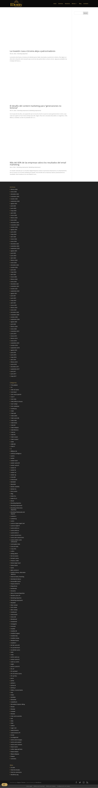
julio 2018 (13, 352)
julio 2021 (13, 295)
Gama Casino (14, 565)
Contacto (85, 3)
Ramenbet (13, 699)
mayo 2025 (13, 210)
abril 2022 (13, 274)
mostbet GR (14, 631)
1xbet (12, 411)
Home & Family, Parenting (17, 576)
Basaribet (13, 484)
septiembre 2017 (15, 369)
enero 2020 (14, 329)
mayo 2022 (13, 272)
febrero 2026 (14, 189)
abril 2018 (13, 359)
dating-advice (14, 553)
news (12, 654)
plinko (12, 680)
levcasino (13, 591)
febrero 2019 (14, 338)
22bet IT (13, 446)
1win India (13, 399)
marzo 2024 (14, 239)
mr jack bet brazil (15, 647)
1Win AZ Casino (15, 389)
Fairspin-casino (15, 558)
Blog (80, 3)
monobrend (14, 621)
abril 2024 (13, 236)
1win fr (12, 397)
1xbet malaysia (15, 427)
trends (12, 735)
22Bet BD (13, 444)
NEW (12, 652)
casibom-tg (14, 518)
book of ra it (14, 498)
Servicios (60, 3)
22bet (12, 441)
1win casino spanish (16, 394)
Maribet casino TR (15, 595)
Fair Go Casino (14, 556)
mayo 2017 (13, 376)
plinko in (13, 683)
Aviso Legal (29, 786)
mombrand (14, 612)
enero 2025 (14, 220)
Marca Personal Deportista (17, 593)
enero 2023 (14, 262)
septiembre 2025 (15, 201)
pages (12, 664)
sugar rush (13, 728)
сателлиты (13, 758)
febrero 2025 (14, 217)
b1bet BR (13, 477)
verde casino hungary (16, 739)
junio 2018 (13, 355)
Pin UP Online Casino (16, 673)
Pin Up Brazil (14, 671)
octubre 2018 (14, 345)
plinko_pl (13, 687)
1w (11, 387)
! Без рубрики (14, 385)
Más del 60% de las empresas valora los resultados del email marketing (38, 163)
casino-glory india (15, 544)
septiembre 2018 (15, 347)
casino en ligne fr (15, 525)
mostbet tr (13, 643)
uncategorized (14, 737)
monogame (14, 624)
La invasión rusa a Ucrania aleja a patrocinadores (32, 51)
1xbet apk (13, 413)
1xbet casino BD (15, 418)
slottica (13, 725)
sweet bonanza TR (15, 732)
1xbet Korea (14, 422)
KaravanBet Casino (16, 581)
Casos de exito (14, 546)
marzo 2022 (14, 277)
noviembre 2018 (15, 343)
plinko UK (13, 685)
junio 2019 (13, 333)
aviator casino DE (15, 463)
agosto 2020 (14, 321)
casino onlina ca (15, 528)
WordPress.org (14, 774)
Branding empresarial (23, 110)
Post (12, 692)
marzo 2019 (14, 336)
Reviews (13, 713)
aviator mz (13, 472)
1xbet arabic (14, 415)
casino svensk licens (16, 535)
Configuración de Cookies (63, 786)
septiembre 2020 (15, 319)
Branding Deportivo (22, 53)
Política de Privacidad (39, 786)
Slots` (12, 723)
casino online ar (15, 530)
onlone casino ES (15, 659)
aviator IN (13, 467)
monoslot (13, 626)
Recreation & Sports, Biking (18, 704)
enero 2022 (14, 281)
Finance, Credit (15, 560)
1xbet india (14, 420)
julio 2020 (13, 324)
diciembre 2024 (15, 222)
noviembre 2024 (15, 225)
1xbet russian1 (14, 439)
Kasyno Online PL (15, 583)
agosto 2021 (14, 293)
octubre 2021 (14, 288)
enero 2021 (14, 310)
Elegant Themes (21, 782)
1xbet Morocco (14, 430)
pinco (12, 678)
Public (12, 695)
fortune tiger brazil (16, 563)
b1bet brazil (14, 479)
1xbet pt (13, 432)
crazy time (13, 549)
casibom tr (13, 516)
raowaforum (14, 702)
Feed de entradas (15, 770)
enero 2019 (14, 340)
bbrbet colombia (15, 486)
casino (12, 521)
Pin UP (12, 669)
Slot (12, 718)
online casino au (15, 657)
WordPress (38, 782)
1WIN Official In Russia (17, 401)
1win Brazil (14, 392)
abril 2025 (13, 213)
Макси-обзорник (15, 754)
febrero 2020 (14, 326)
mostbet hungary (15, 633)
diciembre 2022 (15, 265)
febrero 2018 (14, 362)
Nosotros (67, 3)
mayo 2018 (13, 357)
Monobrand (14, 619)
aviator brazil (14, 460)
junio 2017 (13, 374)
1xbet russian (14, 437)
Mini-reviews (14, 609)
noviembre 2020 (15, 314)
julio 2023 (13, 253)
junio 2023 (13, 255)
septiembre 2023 (15, 248)
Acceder (13, 767)
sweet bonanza (15, 730)
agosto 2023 (14, 251)
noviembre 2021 (15, 286)
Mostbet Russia (15, 640)
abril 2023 (13, 258)
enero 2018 (14, 364)
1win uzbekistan (15, 406)
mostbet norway (15, 638)
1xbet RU (13, 434)
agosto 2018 (14, 350)
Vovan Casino (14, 747)
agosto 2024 (14, 229)
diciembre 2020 (15, 312)
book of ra (13, 496)
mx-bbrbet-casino (15, 650)
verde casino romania (16, 744)
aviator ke (13, 470)
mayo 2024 (13, 234)
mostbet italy (14, 635)
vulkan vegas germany (16, 749)
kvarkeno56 (14, 588)
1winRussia (14, 408)
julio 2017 (13, 371)
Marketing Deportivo (16, 598)
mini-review (14, 607)
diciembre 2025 (15, 194)
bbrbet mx (13, 489)
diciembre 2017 (15, 366)
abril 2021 (13, 303)
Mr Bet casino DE (15, 645)
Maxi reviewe (14, 605)
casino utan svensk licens (17, 537)
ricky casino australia (16, 716)
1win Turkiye (14, 404)
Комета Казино (14, 751)
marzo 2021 (14, 305)
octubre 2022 (14, 267)
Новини (13, 756)
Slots (12, 721)
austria (12, 456)
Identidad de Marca (16, 579)
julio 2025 (13, 206)
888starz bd (14, 451)
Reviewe (13, 709)
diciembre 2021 (15, 284)
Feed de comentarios (16, 772)
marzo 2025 (14, 215)
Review (12, 706)
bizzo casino (14, 491)
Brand (12, 501)
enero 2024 (14, 241)
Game (12, 567)
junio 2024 (13, 232)
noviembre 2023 (15, 246)
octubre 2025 (14, 199)
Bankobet (13, 482)
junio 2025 (13, 208)
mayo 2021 (13, 300)
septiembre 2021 (15, 291)
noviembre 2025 (15, 196)
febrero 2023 (14, 260)
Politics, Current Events (17, 690)
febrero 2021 (14, 307)
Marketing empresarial (35, 110)
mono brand (14, 614)
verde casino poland (16, 742)
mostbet (13, 628)
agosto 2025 (14, 203)
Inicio (55, 3)
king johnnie (14, 586)
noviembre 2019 (15, 331)
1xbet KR (13, 425)
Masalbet (13, 602)
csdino (12, 551)
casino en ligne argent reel (18, 523)
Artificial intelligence (16, 453)
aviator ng (13, 475)
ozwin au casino (15, 662)
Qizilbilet (13, 697)
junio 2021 (13, 298)
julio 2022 (13, 269)
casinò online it (15, 533)
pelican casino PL (15, 666)
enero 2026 (14, 191)
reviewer (13, 711)
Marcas (74, 3)
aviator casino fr (15, 465)
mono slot (13, 617)
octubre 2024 (14, 227)
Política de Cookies (51, 786)
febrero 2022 (14, 279)
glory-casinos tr (15, 570)
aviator (12, 458)
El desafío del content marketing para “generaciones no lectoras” (35, 106)
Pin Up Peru (14, 676)
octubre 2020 (14, 317)
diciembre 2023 (15, 243)
